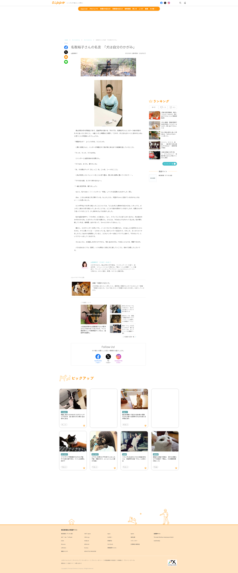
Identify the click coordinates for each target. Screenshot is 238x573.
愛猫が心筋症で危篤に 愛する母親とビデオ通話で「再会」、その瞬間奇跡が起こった (165, 459)
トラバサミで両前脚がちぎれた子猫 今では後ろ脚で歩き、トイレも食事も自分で (73, 459)
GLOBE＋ (109, 537)
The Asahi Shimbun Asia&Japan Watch (163, 537)
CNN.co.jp (86, 537)
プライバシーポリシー (96, 560)
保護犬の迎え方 (105, 9)
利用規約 (119, 560)
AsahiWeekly (157, 540)
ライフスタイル (76, 40)
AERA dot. (86, 544)
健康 (146, 9)
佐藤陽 (124, 454)
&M (62, 537)
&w (65, 537)
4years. (132, 533)
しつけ (141, 9)
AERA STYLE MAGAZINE (90, 551)
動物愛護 (128, 9)
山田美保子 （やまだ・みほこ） (101, 262)
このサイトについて (66, 560)
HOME (66, 40)
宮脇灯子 (125, 412)
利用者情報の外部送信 (109, 560)
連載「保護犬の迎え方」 (101, 283)
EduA (62, 540)
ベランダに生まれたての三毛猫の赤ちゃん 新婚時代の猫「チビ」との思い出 (134, 459)
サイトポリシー (85, 560)
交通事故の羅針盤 (135, 544)
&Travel (70, 537)
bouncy (86, 547)
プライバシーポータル (129, 560)
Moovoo (63, 544)
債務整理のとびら (111, 547)
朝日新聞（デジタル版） (67, 533)
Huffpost (86, 540)
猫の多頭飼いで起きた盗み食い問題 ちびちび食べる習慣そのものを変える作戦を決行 (134, 416)
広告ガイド (70, 563)
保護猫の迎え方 (117, 9)
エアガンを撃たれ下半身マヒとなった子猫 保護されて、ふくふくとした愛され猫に (103, 459)
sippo (108, 533)
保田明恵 (155, 454)
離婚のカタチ (64, 551)
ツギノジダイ (134, 540)
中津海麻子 (64, 412)
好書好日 (109, 540)
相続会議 (133, 537)
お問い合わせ (78, 563)
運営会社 (63, 563)
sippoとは (84, 9)
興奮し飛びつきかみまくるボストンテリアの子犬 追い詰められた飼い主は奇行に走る (73, 416)
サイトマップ (76, 560)
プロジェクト (93, 9)
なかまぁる (110, 544)
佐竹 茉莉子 (64, 454)
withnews (63, 547)
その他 (152, 9)
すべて (154, 107)
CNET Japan (87, 533)
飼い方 (134, 9)
